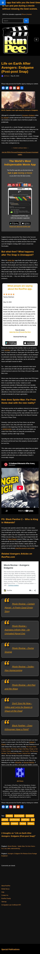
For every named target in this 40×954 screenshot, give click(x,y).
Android (29, 14)
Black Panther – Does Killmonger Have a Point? (18, 727)
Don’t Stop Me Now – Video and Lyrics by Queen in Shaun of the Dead (18, 707)
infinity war (25, 819)
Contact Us (4, 895)
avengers (9, 815)
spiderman (14, 823)
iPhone (24, 14)
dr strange (29, 815)
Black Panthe (12, 539)
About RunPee (5, 885)
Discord (26, 762)
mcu (33, 819)
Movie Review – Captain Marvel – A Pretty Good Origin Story (19, 607)
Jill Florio (6, 76)
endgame (5, 819)
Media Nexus (5, 889)
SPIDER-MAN (7, 429)
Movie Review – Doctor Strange (19, 650)
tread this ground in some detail (24, 548)
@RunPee (18, 762)
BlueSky (31, 762)
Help (2, 892)
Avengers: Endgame (28, 115)
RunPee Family (6, 898)
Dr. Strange (4, 117)
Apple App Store (14, 332)
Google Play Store (25, 332)
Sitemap (3, 901)
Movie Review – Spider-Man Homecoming (19, 668)
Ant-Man (7, 350)
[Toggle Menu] (3, 2)
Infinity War (11, 260)
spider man (5, 823)
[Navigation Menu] (36, 39)
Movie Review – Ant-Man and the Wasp (19, 687)
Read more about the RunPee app (19, 226)
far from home (14, 819)
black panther (19, 815)
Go (26, 21)
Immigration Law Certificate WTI (11, 905)
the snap (22, 823)
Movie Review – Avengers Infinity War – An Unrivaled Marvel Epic (17, 629)
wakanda (30, 823)
